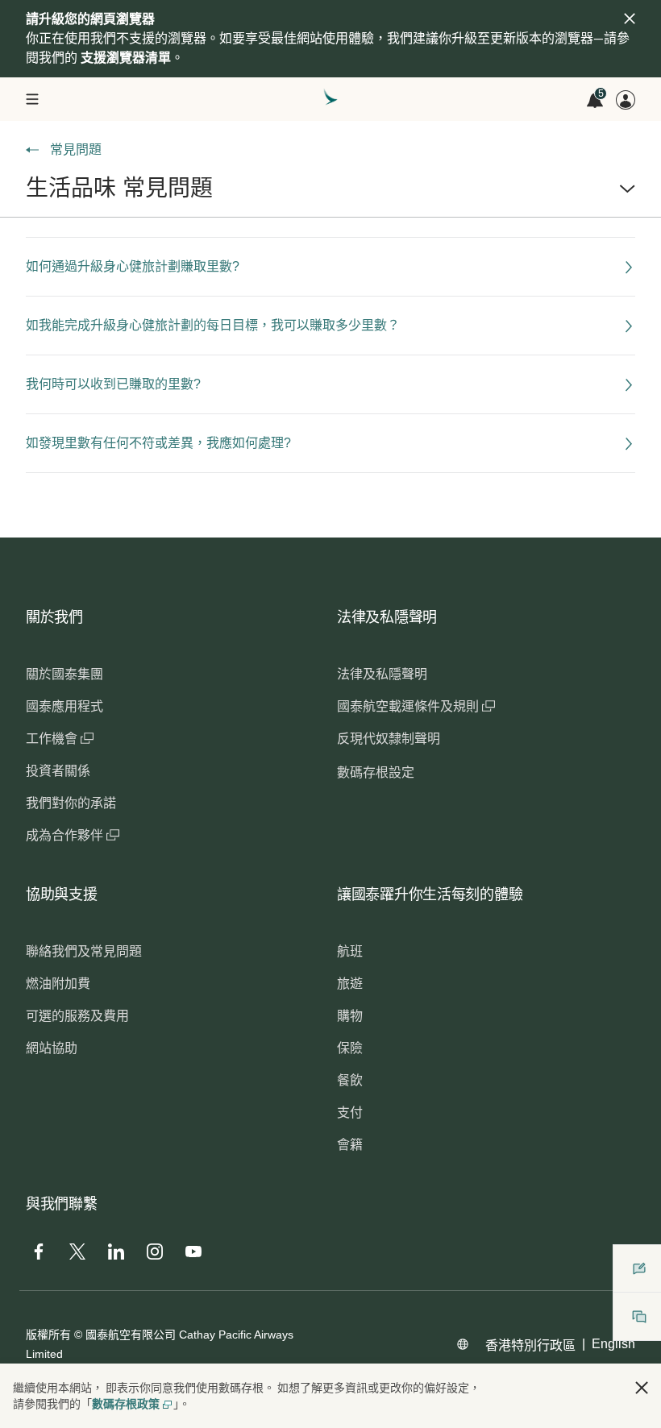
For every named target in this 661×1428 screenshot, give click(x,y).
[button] (330, 195)
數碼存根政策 (126, 1403)
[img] (629, 18)
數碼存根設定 (375, 772)
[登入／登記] (625, 100)
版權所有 (48, 1334)
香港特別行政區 (530, 1345)
